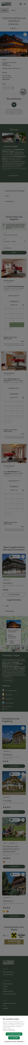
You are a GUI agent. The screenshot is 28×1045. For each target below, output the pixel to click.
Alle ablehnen (14, 1037)
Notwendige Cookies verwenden (14, 1041)
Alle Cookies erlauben (14, 1034)
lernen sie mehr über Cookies (9, 1029)
